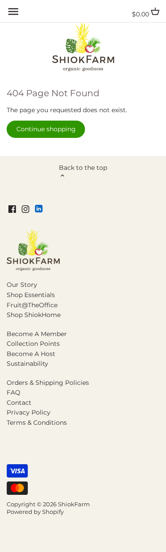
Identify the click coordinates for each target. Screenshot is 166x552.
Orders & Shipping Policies (48, 383)
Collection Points (33, 344)
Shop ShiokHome (34, 315)
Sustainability (27, 364)
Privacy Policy (28, 412)
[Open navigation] (13, 11)
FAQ (13, 392)
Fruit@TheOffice (32, 305)
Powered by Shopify (35, 512)
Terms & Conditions (37, 423)
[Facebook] (12, 209)
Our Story (22, 285)
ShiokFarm (74, 504)
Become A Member (37, 334)
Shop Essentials (31, 295)
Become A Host (31, 354)
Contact (19, 403)
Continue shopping (46, 129)
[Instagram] (25, 209)
